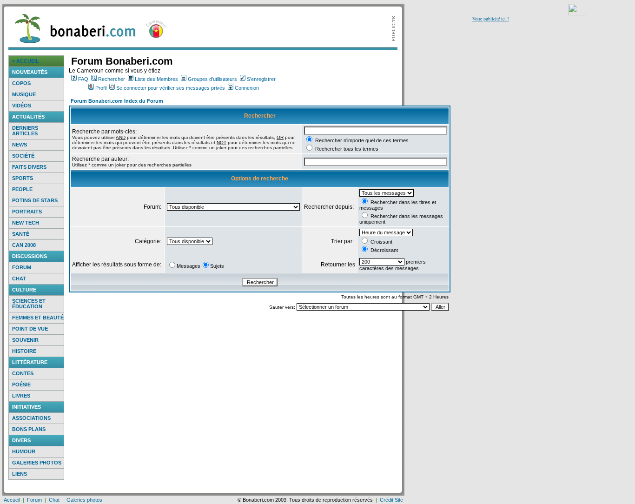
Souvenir (25, 340)
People (22, 189)
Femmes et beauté (38, 317)
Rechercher (111, 79)
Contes (22, 373)
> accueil (25, 61)
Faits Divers (29, 167)
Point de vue (30, 329)
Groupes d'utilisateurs (212, 79)
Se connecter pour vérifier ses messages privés (170, 88)
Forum (21, 267)
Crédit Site (391, 500)
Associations (31, 418)
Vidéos (21, 105)
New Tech (25, 222)
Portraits (27, 211)
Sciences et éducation (29, 303)
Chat (19, 278)
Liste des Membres (156, 79)
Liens (19, 474)
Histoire (24, 351)
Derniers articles (25, 130)
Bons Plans (29, 429)
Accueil (12, 500)
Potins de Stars (35, 200)
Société (23, 156)
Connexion (247, 88)
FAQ (83, 79)
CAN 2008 (24, 245)
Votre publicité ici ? (490, 18)
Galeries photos (36, 462)
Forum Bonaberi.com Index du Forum (117, 101)
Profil (100, 88)
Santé (20, 234)
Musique (24, 94)
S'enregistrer (261, 79)
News (19, 144)
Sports (22, 178)
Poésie (21, 384)
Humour (23, 451)
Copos (21, 83)
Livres (21, 395)
